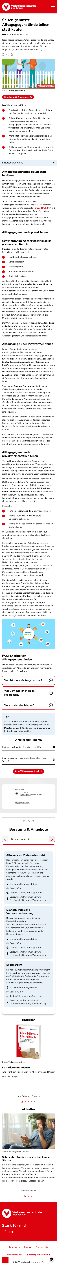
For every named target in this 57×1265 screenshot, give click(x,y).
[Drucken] (3, 54)
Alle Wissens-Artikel (27, 771)
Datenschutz (42, 1247)
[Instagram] (4, 1231)
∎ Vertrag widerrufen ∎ (38, 1254)
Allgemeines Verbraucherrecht (25, 855)
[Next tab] (52, 839)
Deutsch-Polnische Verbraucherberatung (19, 911)
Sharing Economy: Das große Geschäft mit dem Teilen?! (24, 760)
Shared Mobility (42, 207)
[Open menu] (5, 1260)
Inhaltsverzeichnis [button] (12, 162)
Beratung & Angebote (16, 97)
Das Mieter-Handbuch (16, 1067)
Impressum (14, 1247)
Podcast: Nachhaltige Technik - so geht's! (21, 747)
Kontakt (28, 1247)
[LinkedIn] (11, 1231)
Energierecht (14, 965)
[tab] (22, 1101)
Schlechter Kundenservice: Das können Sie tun (26, 1158)
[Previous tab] (5, 839)
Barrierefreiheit (14, 1254)
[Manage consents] (51, 1259)
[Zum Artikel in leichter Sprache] (12, 54)
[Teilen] (7, 54)
